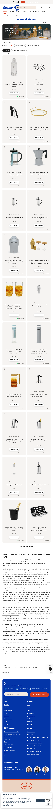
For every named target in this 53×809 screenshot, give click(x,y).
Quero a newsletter (39, 694)
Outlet (6, 727)
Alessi (29, 707)
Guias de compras (9, 744)
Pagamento (7, 739)
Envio (5, 741)
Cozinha (6, 705)
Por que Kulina (31, 748)
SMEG (29, 710)
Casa (5, 721)
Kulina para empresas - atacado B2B (37, 737)
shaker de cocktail (26, 600)
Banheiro (6, 716)
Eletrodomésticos (9, 710)
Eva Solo (29, 724)
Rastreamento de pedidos (34, 743)
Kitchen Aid (30, 713)
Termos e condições (9, 750)
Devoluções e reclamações (11, 731)
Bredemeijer (19, 642)
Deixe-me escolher (8, 805)
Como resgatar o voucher (34, 751)
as (40, 613)
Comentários (31, 731)
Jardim (6, 713)
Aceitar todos (42, 800)
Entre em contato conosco (11, 755)
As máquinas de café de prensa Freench (15, 607)
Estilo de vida (8, 718)
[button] (26, 50)
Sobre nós (30, 734)
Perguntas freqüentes (33, 754)
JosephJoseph (31, 716)
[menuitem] (4, 12)
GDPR (5, 753)
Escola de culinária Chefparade (36, 745)
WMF (28, 705)
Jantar (6, 707)
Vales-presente (8, 747)
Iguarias (6, 724)
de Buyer (29, 721)
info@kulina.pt (10, 767)
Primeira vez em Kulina (33, 740)
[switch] (48, 804)
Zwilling (29, 718)
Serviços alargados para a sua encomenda (12, 735)
